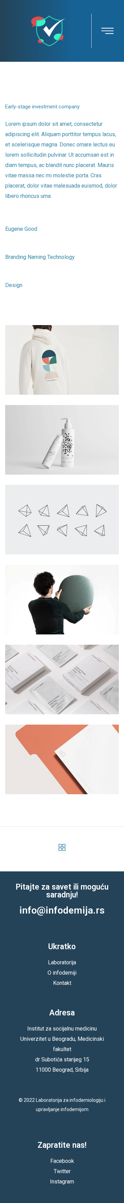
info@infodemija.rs (62, 910)
